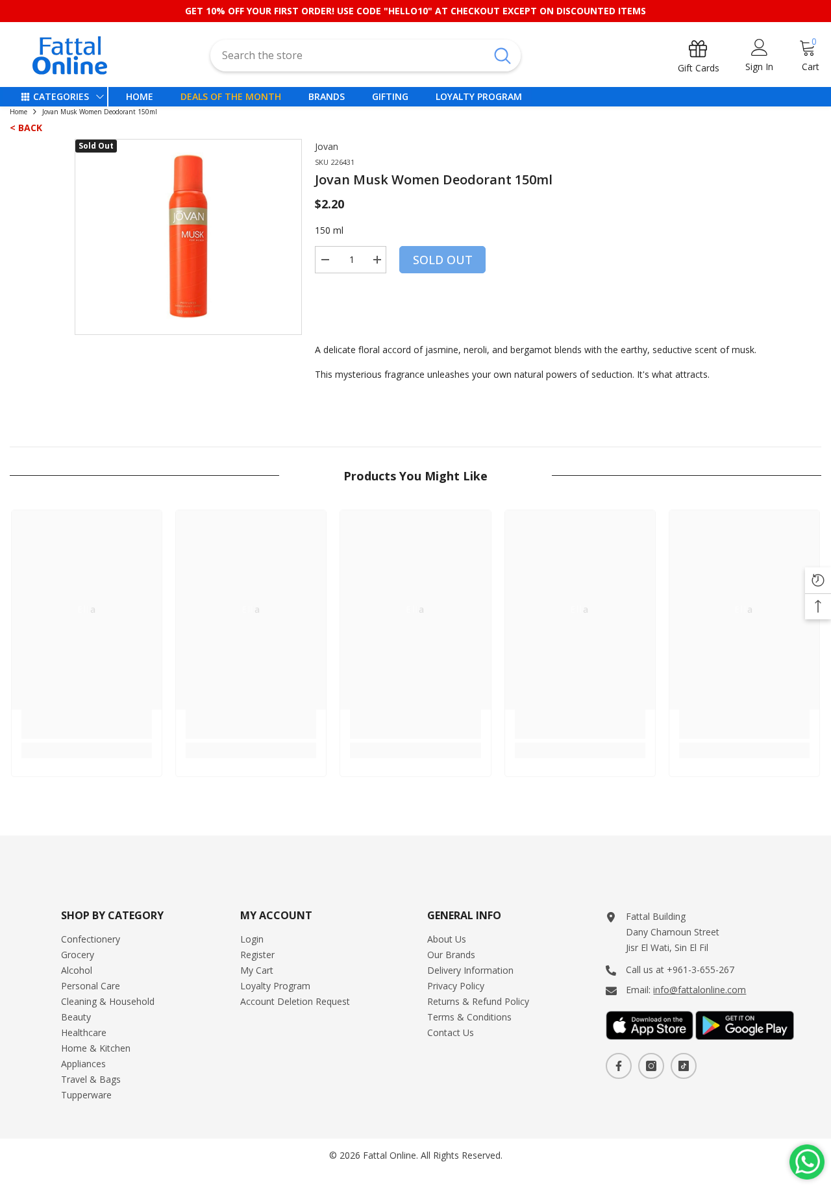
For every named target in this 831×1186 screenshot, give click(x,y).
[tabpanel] (188, 237)
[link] (86, 724)
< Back (26, 127)
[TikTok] (684, 1066)
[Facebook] (619, 1066)
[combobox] (347, 55)
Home (18, 111)
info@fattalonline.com (699, 989)
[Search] (365, 55)
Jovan (326, 146)
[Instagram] (651, 1066)
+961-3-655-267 (700, 969)
